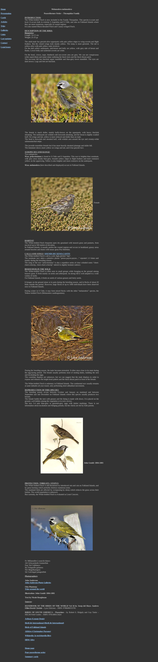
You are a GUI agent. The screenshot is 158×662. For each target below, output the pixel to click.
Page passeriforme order (35, 652)
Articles (4, 22)
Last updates (6, 39)
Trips (3, 26)
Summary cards (31, 657)
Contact (4, 43)
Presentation (6, 13)
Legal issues (6, 47)
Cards (3, 18)
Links (3, 34)
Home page (29, 648)
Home (3, 9)
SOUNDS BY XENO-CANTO (57, 254)
